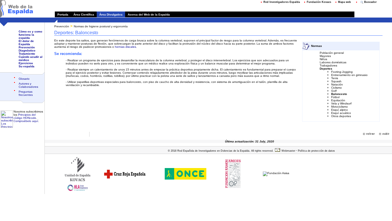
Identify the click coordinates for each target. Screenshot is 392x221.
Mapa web (344, 2)
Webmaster (288, 150)
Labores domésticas (333, 62)
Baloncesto (339, 94)
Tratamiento (27, 53)
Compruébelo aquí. (26, 121)
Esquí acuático (341, 113)
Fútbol (335, 97)
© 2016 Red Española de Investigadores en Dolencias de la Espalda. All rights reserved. (220, 150)
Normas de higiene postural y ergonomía (101, 26)
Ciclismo (336, 87)
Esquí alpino (339, 109)
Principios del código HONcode (24, 116)
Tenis (334, 78)
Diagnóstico (27, 50)
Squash (336, 81)
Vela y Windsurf (341, 103)
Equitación (338, 100)
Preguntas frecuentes (26, 93)
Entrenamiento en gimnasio (349, 75)
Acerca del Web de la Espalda (147, 14)
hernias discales (125, 46)
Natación (337, 84)
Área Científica (84, 14)
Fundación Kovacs (319, 2)
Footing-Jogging (342, 71)
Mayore (324, 56)
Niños (323, 59)
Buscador (370, 2)
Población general (332, 52)
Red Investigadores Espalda (281, 2)
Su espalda (26, 66)
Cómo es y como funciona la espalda (30, 34)
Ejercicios (26, 63)
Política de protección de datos (316, 150)
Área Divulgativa (111, 14)
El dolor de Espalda (26, 42)
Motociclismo (339, 106)
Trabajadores (328, 65)
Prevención (27, 47)
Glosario (24, 78)
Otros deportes (341, 116)
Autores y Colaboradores (28, 85)
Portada (63, 14)
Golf (334, 90)
